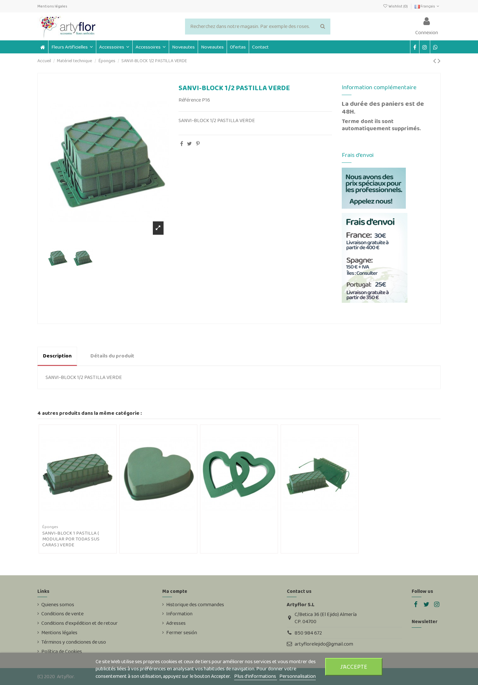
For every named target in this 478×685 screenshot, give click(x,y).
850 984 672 (308, 632)
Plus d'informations (255, 676)
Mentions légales (52, 6)
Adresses (176, 623)
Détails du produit (112, 355)
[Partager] (181, 143)
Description (57, 355)
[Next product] (439, 60)
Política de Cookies (61, 651)
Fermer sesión (181, 632)
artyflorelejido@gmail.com (324, 644)
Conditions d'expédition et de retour (79, 623)
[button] (114, 46)
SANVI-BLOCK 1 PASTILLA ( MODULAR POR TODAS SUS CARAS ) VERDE (71, 538)
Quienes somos (57, 604)
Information (179, 613)
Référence (190, 100)
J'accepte (353, 666)
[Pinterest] (198, 143)
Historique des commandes (195, 604)
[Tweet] (189, 143)
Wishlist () (398, 6)
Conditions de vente (62, 613)
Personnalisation (297, 676)
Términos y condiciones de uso (73, 642)
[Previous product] (435, 60)
